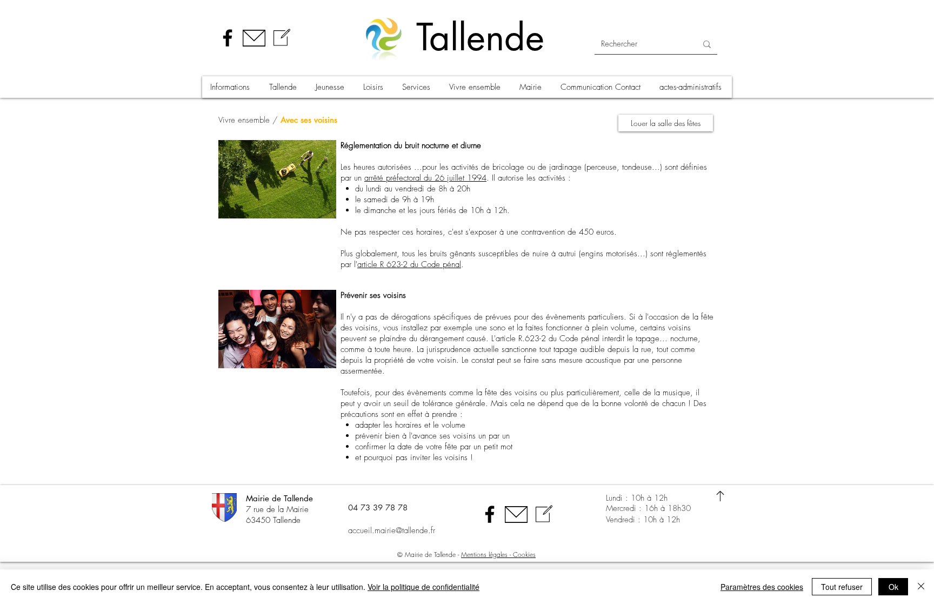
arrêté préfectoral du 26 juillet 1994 (425, 177)
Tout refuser (842, 586)
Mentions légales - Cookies (498, 554)
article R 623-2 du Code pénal (409, 264)
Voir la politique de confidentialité (423, 586)
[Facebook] (227, 37)
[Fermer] (921, 586)
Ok (893, 586)
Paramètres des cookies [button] (761, 586)
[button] (231, 87)
